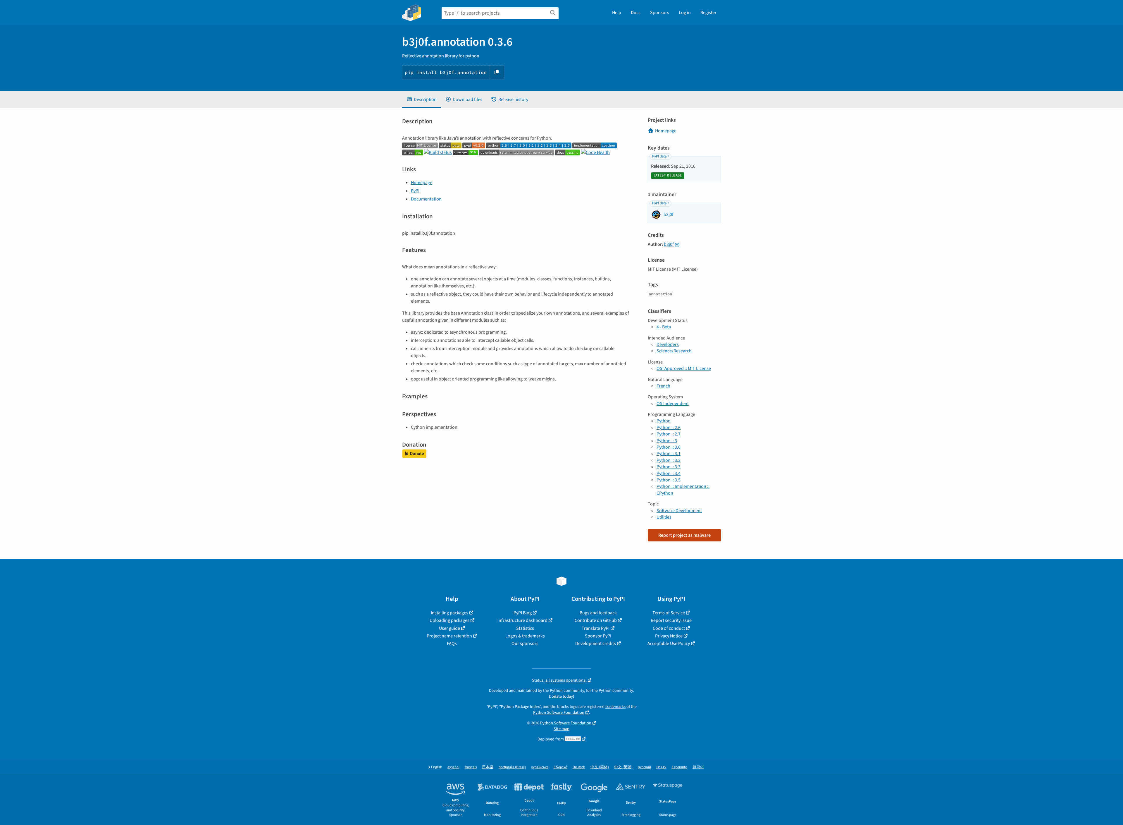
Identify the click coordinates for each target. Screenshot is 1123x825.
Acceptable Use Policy (668, 643)
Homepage (421, 182)
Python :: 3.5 (669, 480)
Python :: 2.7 (669, 434)
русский (644, 767)
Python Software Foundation (558, 712)
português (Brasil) (512, 767)
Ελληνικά (560, 767)
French (663, 386)
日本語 (487, 767)
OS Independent (673, 403)
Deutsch (579, 767)
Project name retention (449, 636)
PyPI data (659, 156)
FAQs (452, 643)
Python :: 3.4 (669, 473)
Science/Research (674, 351)
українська (539, 767)
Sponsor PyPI (598, 636)
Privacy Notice (669, 636)
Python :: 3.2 (669, 460)
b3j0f (669, 244)
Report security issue (671, 620)
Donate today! (561, 696)
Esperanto (679, 767)
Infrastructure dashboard (522, 620)
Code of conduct (669, 628)
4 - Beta (664, 327)
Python (664, 421)
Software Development (679, 510)
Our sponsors (524, 643)
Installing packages (449, 613)
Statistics (525, 628)
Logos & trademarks (525, 636)
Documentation (426, 199)
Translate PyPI (595, 628)
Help (616, 12)
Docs (635, 12)
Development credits (595, 643)
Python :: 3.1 (669, 453)
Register (708, 12)
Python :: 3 (667, 441)
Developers (668, 344)
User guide (449, 628)
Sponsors (659, 12)
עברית (661, 767)
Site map (561, 729)
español (453, 767)
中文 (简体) (599, 767)
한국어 (698, 767)
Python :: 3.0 (669, 447)
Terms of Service (668, 613)
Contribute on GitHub (596, 620)
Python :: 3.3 (669, 467)
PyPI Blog (523, 613)
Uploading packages (449, 620)
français (471, 767)
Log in (685, 12)
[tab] (421, 99)
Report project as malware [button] (684, 535)
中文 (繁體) (623, 767)
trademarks (615, 707)
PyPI (415, 191)
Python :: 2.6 (669, 427)
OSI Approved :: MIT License (684, 368)
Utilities (664, 517)
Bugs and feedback (598, 613)
